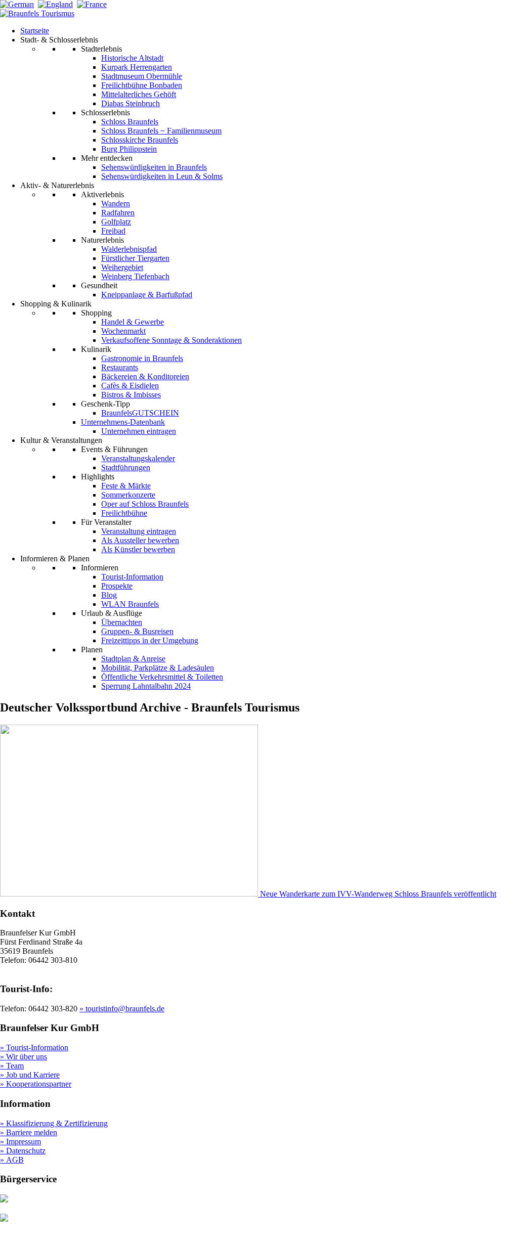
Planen (92, 649)
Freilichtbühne (124, 513)
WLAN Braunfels (130, 604)
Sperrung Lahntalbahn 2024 (146, 686)
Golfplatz (116, 221)
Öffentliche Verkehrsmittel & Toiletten (162, 677)
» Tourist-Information (34, 1047)
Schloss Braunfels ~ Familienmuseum (161, 130)
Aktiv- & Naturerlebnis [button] (57, 185)
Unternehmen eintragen (138, 431)
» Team (12, 1065)
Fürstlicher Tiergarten (135, 258)
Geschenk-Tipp (105, 403)
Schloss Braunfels (129, 121)
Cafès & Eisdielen (130, 385)
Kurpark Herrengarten (136, 67)
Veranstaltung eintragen (138, 531)
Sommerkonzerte (128, 494)
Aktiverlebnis (102, 194)
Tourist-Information (132, 576)
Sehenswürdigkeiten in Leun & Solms (162, 176)
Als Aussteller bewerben (140, 540)
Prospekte (117, 586)
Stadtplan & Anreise (133, 658)
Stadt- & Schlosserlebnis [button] (59, 39)
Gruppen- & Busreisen (137, 631)
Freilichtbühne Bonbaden (141, 85)
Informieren (99, 567)
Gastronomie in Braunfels (142, 358)
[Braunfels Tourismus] (37, 13)
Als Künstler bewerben (138, 549)
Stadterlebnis (101, 48)
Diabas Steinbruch (130, 103)
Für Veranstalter (106, 522)
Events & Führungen (114, 449)
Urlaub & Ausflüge (111, 613)
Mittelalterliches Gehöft (138, 94)
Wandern (115, 203)
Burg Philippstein (129, 149)
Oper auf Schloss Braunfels (145, 504)
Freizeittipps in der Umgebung (149, 640)
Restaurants (119, 367)
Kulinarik (96, 349)
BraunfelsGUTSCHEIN (140, 413)
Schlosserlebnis (105, 112)
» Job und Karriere (30, 1074)
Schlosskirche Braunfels (139, 140)
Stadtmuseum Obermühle (141, 76)
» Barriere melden (28, 1132)
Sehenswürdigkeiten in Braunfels (154, 167)
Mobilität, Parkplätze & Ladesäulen (157, 667)
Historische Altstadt (132, 58)
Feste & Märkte (126, 485)
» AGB (12, 1159)
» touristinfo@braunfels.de (121, 1008)
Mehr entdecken (107, 158)
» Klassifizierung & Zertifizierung (54, 1123)
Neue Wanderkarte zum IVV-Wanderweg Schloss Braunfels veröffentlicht (378, 893)
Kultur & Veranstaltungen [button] (61, 440)
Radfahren (118, 212)
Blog (109, 595)
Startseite (34, 30)
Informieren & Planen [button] (55, 558)
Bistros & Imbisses (131, 394)
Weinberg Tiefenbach (135, 276)
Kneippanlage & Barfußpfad (146, 294)
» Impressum (20, 1141)
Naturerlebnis (102, 240)
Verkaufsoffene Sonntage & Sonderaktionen (171, 340)
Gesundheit (99, 285)
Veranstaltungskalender (138, 458)
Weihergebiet (122, 267)
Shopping (96, 312)
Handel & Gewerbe (132, 322)
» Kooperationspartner (35, 1084)
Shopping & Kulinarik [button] (56, 303)
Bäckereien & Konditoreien (145, 376)
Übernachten (121, 622)
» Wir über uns (23, 1056)
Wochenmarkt (123, 331)
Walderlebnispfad (129, 249)
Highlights (97, 476)
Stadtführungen (125, 467)
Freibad (113, 231)
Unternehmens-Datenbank (123, 422)
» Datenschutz (23, 1150)
